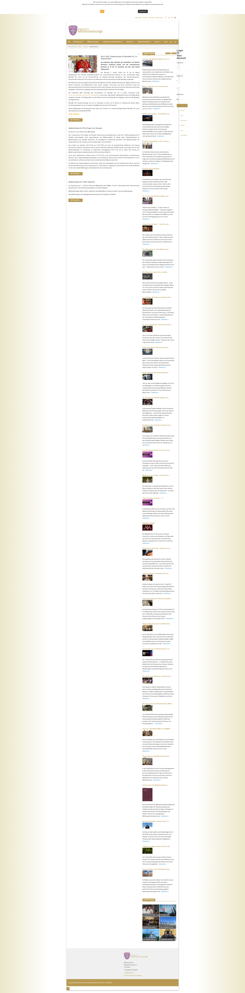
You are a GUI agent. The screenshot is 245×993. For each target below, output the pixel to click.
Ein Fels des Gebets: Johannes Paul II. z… (156, 821)
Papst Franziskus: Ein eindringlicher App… (156, 869)
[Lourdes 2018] (167, 911)
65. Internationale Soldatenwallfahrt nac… (156, 398)
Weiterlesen (155, 81)
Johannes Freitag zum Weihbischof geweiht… (157, 599)
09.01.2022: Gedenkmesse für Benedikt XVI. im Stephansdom (119, 57)
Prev (169, 53)
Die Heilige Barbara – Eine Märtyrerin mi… (155, 249)
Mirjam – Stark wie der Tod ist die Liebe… (155, 86)
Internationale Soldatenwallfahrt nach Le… (156, 59)
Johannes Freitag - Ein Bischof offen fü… (155, 573)
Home (79, 46)
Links (166, 42)
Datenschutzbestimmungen (133, 975)
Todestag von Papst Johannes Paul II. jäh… (156, 846)
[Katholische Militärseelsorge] (85, 30)
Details (85, 46)
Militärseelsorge (93, 42)
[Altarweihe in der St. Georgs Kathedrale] (150, 911)
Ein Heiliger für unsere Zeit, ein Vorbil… (155, 272)
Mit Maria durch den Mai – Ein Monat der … (156, 475)
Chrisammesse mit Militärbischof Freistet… (156, 756)
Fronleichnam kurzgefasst (150, 169)
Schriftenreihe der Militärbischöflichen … (155, 785)
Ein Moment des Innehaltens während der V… (157, 425)
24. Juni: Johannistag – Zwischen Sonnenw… (157, 325)
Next (175, 53)
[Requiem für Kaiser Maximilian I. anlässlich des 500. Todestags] (150, 923)
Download (151, 17)
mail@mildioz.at (129, 973)
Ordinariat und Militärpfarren (112, 42)
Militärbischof (78, 42)
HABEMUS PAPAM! (148, 523)
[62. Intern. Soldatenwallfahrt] (150, 935)
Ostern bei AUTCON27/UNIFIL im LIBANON (156, 729)
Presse (157, 42)
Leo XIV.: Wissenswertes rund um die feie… (156, 450)
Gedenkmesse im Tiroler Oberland (81, 182)
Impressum (138, 17)
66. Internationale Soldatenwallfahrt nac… (156, 196)
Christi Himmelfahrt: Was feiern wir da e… (155, 347)
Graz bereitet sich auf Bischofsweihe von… (156, 649)
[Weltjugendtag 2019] (167, 923)
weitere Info (143, 11)
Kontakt (145, 17)
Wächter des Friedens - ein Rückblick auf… (156, 114)
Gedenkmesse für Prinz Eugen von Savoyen (85, 128)
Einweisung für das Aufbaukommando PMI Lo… (158, 704)
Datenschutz (159, 17)
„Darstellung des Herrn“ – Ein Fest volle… (156, 224)
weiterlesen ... (75, 120)
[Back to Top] (68, 988)
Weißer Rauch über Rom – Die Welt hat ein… (156, 548)
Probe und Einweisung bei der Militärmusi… (156, 624)
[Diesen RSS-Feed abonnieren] (139, 54)
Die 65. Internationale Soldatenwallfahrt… (155, 372)
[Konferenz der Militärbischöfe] (167, 935)
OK (102, 11)
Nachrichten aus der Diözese (80, 58)
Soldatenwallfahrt (144, 42)
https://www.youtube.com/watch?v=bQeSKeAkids (83, 95)
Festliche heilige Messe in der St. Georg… (156, 141)
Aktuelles (129, 42)
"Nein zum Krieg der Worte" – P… (153, 498)
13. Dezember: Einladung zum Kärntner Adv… (157, 297)
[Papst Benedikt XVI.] (82, 64)
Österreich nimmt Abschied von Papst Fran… (157, 676)
